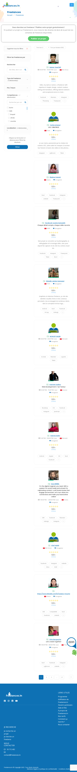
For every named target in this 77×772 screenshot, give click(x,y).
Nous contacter (64, 724)
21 (62, 677)
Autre (11, 107)
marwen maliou (55, 385)
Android (44, 309)
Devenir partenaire (65, 705)
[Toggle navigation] (72, 5)
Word (55, 257)
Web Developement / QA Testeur (53, 387)
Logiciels (63, 357)
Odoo (47, 567)
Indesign (56, 312)
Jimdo (12, 118)
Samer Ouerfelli (55, 67)
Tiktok (62, 153)
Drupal (12, 114)
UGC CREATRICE (53, 127)
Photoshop (46, 101)
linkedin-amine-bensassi (55, 281)
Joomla (13, 121)
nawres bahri (55, 436)
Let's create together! (53, 642)
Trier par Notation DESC (57, 47)
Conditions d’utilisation (66, 769)
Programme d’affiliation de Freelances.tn (63, 699)
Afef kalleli (55, 545)
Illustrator (53, 97)
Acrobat (43, 357)
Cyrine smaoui (55, 125)
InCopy (47, 312)
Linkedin (46, 199)
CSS (54, 408)
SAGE (55, 567)
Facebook (43, 97)
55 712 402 (11, 749)
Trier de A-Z (39, 47)
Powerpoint (57, 101)
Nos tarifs (62, 716)
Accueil (9, 15)
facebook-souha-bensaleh (55, 223)
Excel (43, 195)
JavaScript (57, 411)
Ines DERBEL (55, 484)
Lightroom (52, 153)
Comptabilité (53, 612)
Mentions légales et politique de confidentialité (42, 769)
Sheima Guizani (55, 177)
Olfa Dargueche (55, 639)
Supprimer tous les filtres (15, 49)
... (64, 100)
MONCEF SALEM (55, 336)
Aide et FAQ (62, 708)
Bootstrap (45, 408)
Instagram (64, 97)
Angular (51, 456)
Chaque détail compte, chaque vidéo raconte (53, 225)
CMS (10, 111)
